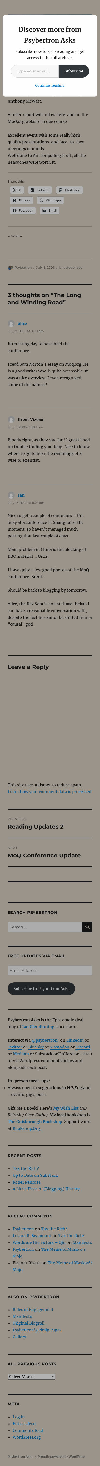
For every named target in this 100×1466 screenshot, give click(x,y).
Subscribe (74, 71)
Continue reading (50, 85)
